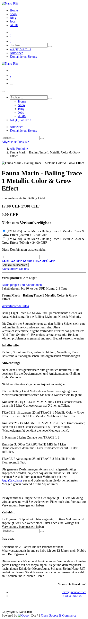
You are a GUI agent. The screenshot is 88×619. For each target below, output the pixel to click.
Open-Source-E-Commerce (58, 615)
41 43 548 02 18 (75, 596)
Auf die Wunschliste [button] (15, 264)
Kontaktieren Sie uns (23, 56)
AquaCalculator (12, 480)
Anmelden (16, 53)
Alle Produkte (19, 148)
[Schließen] (3, 91)
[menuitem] (14, 10)
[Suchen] (50, 46)
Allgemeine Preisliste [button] (15, 141)
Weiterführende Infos (15, 306)
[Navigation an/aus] (11, 84)
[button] (29, 261)
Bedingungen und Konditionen (22, 284)
